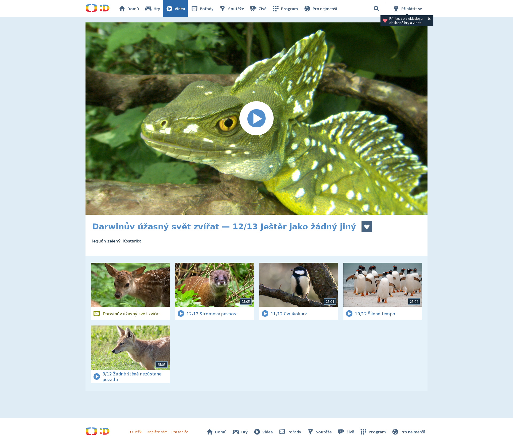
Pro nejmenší (325, 8)
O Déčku (136, 431)
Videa (180, 8)
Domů (133, 8)
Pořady (206, 8)
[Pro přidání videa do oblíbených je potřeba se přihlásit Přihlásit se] (367, 226)
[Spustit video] (257, 118)
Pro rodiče (180, 431)
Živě (262, 8)
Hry (157, 8)
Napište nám (157, 431)
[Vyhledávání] (376, 8)
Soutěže (236, 8)
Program (289, 8)
